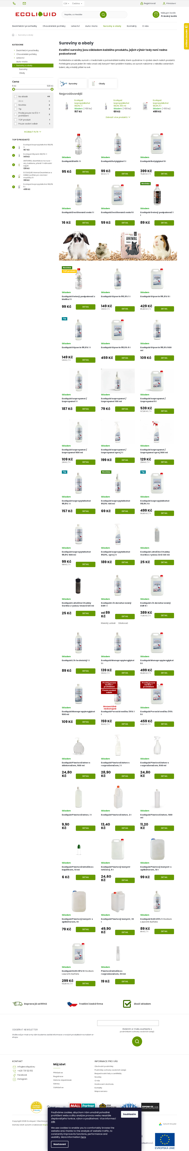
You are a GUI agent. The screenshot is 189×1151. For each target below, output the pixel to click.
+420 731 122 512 (25, 1070)
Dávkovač (123, 623)
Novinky (98, 1077)
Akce (34, 101)
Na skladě (34, 96)
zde (53, 1121)
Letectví (20, 57)
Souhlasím (129, 1114)
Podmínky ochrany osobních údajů (110, 1070)
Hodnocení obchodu (104, 1084)
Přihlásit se (138, 1041)
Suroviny (23, 69)
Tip (34, 109)
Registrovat (150, 3)
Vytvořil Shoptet (169, 1124)
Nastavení (59, 1144)
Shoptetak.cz (47, 1125)
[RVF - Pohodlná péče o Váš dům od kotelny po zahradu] (53, 1107)
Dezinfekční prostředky (27, 50)
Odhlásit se (58, 1087)
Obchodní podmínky (104, 1066)
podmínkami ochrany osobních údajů (137, 1031)
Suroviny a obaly (24, 65)
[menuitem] (26, 26)
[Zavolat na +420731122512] (17, 3)
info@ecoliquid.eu (26, 1066)
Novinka (34, 105)
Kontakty (98, 1088)
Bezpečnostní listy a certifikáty (108, 1073)
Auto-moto (22, 61)
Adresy (56, 1083)
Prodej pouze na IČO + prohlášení (34, 114)
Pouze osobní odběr (34, 123)
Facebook (22, 1075)
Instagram (22, 1079)
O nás (97, 1080)
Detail (85, 171)
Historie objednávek (62, 1080)
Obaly (22, 73)
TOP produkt (34, 119)
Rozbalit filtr (31, 132)
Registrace (58, 1076)
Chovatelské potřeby (26, 54)
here (83, 1137)
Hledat (104, 14)
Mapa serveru (101, 1091)
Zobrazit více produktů (117, 117)
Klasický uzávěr (108, 623)
